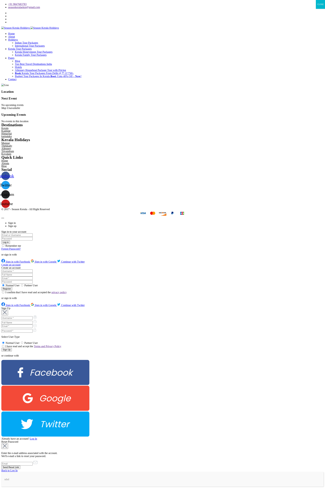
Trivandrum (7, 151)
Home (11, 33)
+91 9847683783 (17, 4)
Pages (11, 58)
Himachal (6, 133)
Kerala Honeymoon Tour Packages (33, 51)
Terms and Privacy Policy (47, 346)
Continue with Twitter (72, 261)
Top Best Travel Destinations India (33, 64)
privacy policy (59, 292)
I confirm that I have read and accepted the (36, 292)
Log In (33, 438)
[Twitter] (45, 435)
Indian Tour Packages (26, 42)
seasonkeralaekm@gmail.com (24, 7)
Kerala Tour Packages (20, 48)
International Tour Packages (30, 45)
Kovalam (6, 153)
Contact (12, 79)
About (11, 36)
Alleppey (6, 148)
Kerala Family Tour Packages (31, 54)
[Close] (2, 218)
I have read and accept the (33, 346)
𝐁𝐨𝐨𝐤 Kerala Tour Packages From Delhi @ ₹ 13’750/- (44, 73)
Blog (17, 61)
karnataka (6, 136)
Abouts (5, 163)
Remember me (13, 245)
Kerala (4, 128)
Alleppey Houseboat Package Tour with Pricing (40, 70)
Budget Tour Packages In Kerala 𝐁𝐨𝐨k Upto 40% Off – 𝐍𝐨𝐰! (48, 76)
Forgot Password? (11, 248)
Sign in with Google (45, 261)
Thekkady (6, 145)
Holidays (13, 39)
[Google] (45, 409)
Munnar (5, 143)
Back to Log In (9, 470)
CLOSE (320, 4)
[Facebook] (45, 384)
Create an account (10, 264)
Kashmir (5, 130)
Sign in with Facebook (18, 261)
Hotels (18, 67)
